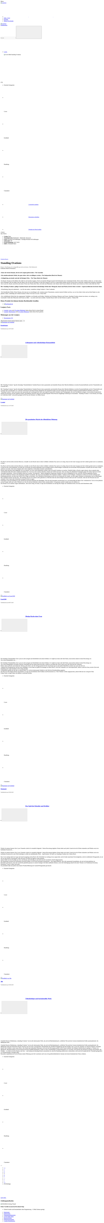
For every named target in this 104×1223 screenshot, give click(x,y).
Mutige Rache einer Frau (33, 616)
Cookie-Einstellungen (9, 1221)
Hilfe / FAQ (7, 18)
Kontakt (6, 19)
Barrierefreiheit (8, 1218)
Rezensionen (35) (8, 318)
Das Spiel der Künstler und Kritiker (37, 806)
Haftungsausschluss (9, 1219)
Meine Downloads (8, 21)
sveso (10, 310)
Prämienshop (4, 25)
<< (4, 1168)
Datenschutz (7, 1213)
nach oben (3, 1197)
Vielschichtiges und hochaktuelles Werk (38, 998)
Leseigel (6, 310)
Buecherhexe (12, 311)
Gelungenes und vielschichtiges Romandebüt (40, 342)
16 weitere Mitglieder (23, 311)
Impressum (7, 1212)
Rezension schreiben (33, 217)
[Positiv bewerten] (14, 351)
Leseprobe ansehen (33, 204)
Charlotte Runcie (4, 259)
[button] (18, 52)
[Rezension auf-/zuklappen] (1, 977)
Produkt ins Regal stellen (34, 229)
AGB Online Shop (9, 1216)
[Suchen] (29, 32)
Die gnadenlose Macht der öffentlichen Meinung (41, 419)
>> (4, 1182)
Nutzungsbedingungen (10, 1215)
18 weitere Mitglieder (19, 310)
